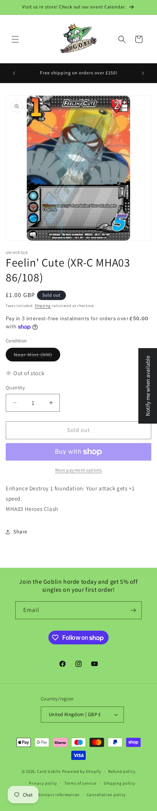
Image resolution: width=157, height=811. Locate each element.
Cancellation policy (106, 794)
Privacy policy (43, 783)
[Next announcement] (143, 73)
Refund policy (121, 771)
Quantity (15, 387)
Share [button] (20, 531)
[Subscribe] (133, 610)
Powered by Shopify (81, 771)
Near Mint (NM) (33, 354)
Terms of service (80, 783)
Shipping (43, 305)
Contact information (59, 794)
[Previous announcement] (14, 73)
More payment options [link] (78, 470)
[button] (15, 39)
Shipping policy (119, 783)
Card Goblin (49, 771)
